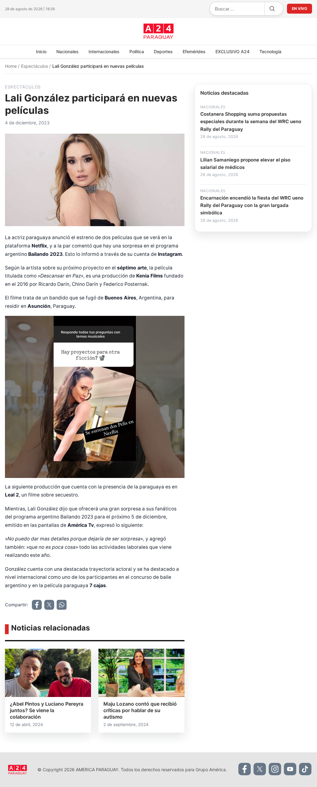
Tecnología (270, 51)
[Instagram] (275, 769)
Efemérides (194, 51)
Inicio (41, 51)
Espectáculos (35, 66)
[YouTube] (290, 769)
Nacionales (67, 51)
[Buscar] (271, 8)
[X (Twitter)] (260, 769)
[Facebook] (244, 769)
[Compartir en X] (49, 605)
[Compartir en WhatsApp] (62, 605)
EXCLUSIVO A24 (232, 51)
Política (136, 51)
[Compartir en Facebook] (37, 605)
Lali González (43, 509)
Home (11, 66)
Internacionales (104, 51)
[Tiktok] (305, 769)
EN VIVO (299, 8)
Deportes (163, 51)
